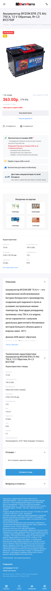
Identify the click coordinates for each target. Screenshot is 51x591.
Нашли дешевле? (25, 118)
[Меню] (4, 4)
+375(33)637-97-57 (10, 568)
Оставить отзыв (25, 472)
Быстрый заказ (25, 113)
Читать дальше (12, 344)
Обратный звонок (9, 571)
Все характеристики (10, 267)
